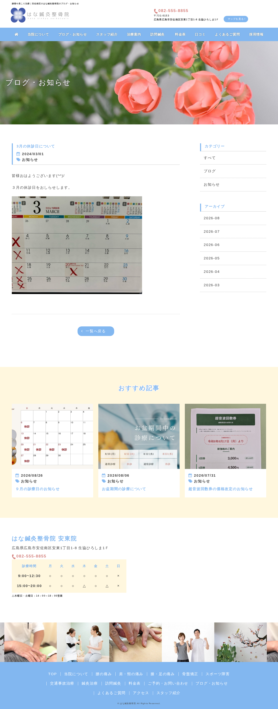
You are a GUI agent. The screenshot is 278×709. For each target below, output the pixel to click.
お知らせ (212, 184)
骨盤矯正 (190, 674)
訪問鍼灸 (157, 34)
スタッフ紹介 (107, 34)
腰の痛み (104, 674)
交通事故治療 (62, 683)
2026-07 (212, 231)
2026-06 (212, 245)
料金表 (180, 34)
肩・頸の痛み (131, 674)
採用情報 (256, 34)
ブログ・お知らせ (72, 34)
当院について (38, 34)
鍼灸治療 (90, 683)
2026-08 (212, 218)
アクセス (141, 693)
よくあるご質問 (227, 34)
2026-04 (212, 272)
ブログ (210, 171)
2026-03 (212, 285)
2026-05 (212, 258)
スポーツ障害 (218, 674)
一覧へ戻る (96, 331)
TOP (52, 674)
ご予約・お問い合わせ (168, 683)
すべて (210, 158)
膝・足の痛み (163, 674)
